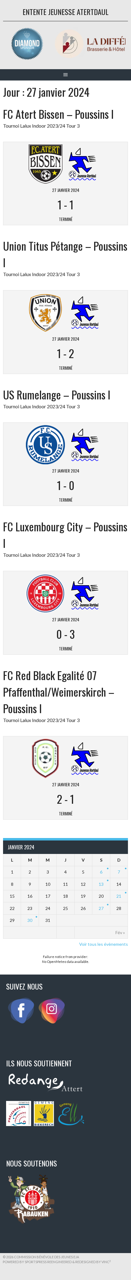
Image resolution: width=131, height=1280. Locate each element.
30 (29, 920)
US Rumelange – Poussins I (56, 394)
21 (118, 896)
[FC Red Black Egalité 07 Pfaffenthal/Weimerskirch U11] (45, 757)
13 (101, 884)
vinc (106, 1262)
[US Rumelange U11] (45, 444)
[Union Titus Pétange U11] (45, 312)
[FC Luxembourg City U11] (45, 592)
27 (101, 908)
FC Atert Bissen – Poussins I (58, 114)
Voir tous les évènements (103, 944)
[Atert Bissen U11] (45, 163)
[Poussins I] (83, 163)
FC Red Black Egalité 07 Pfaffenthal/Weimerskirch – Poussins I (58, 691)
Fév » (120, 932)
